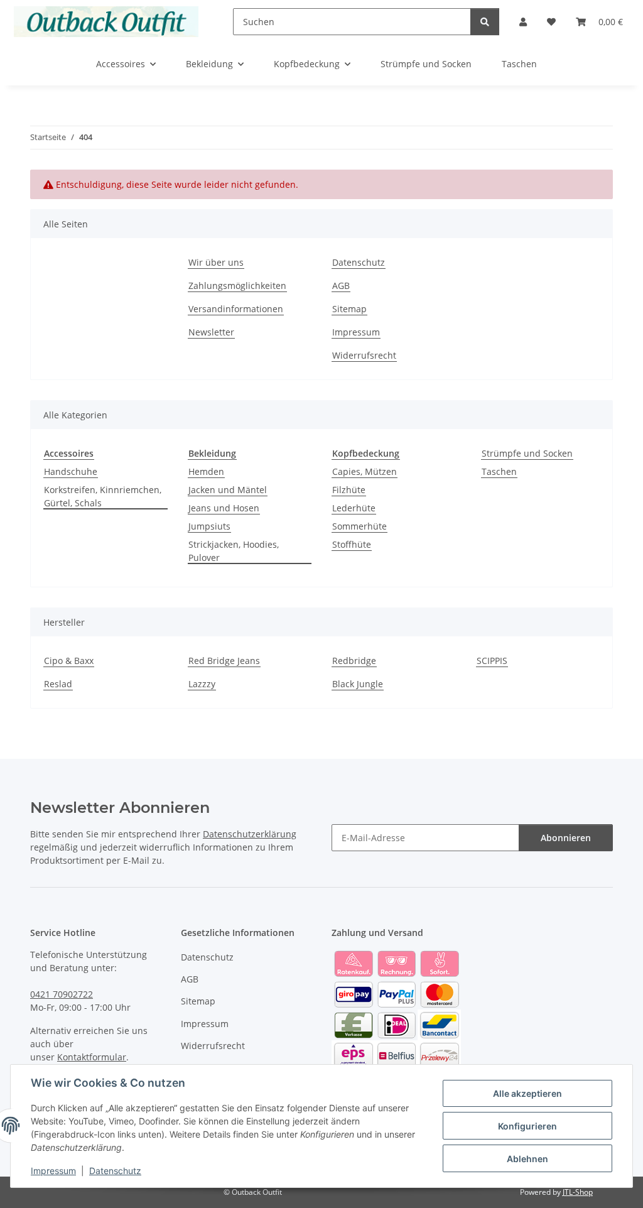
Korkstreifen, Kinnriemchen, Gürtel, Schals (102, 496)
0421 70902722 (61, 994)
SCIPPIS (492, 661)
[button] (523, 21)
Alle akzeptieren (527, 1093)
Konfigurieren (527, 1126)
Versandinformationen (235, 309)
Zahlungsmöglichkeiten (237, 285)
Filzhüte (348, 490)
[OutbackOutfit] (106, 21)
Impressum (53, 1170)
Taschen (499, 471)
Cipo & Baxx (69, 661)
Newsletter (211, 332)
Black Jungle (357, 684)
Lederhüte (354, 508)
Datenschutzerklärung (249, 834)
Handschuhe (70, 471)
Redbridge (354, 661)
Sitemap (349, 309)
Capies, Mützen (364, 471)
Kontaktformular (91, 1057)
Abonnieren (566, 838)
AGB (341, 285)
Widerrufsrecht (364, 355)
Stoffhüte (351, 544)
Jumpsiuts (209, 526)
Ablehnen (527, 1158)
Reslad (58, 684)
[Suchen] (484, 21)
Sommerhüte (359, 526)
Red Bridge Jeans (224, 661)
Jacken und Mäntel (227, 490)
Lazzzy (201, 684)
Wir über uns (216, 262)
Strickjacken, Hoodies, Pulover (233, 550)
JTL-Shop (578, 1192)
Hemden (206, 471)
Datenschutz (115, 1170)
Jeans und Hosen (223, 508)
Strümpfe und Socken (527, 453)
